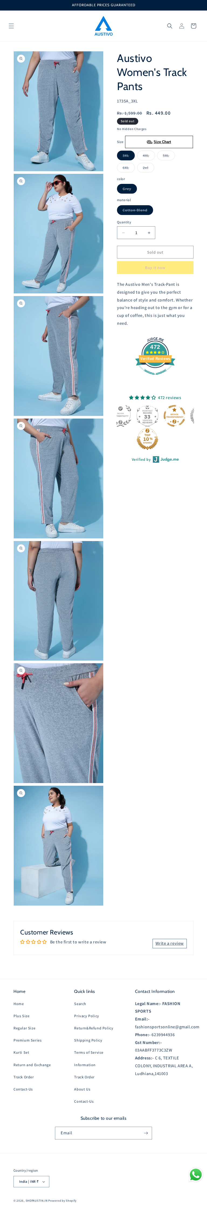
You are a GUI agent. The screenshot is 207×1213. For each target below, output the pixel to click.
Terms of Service (89, 1052)
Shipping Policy (88, 1040)
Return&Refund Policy (93, 1028)
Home (18, 1003)
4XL (149, 156)
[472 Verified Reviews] (155, 377)
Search (80, 1003)
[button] (11, 26)
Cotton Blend (138, 211)
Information (85, 1064)
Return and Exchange (32, 1064)
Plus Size (21, 1015)
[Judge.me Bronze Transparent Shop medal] (169, 416)
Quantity (124, 222)
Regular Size (24, 1028)
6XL (129, 169)
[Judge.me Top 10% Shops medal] (142, 439)
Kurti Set (21, 1052)
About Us (82, 1089)
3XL (129, 156)
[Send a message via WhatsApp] (195, 1174)
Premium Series (27, 1040)
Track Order (23, 1077)
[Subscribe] (146, 1133)
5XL (169, 156)
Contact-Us (23, 1089)
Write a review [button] (170, 943)
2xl (148, 169)
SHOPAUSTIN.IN (37, 1200)
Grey (130, 190)
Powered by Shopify (62, 1200)
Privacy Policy (86, 1015)
